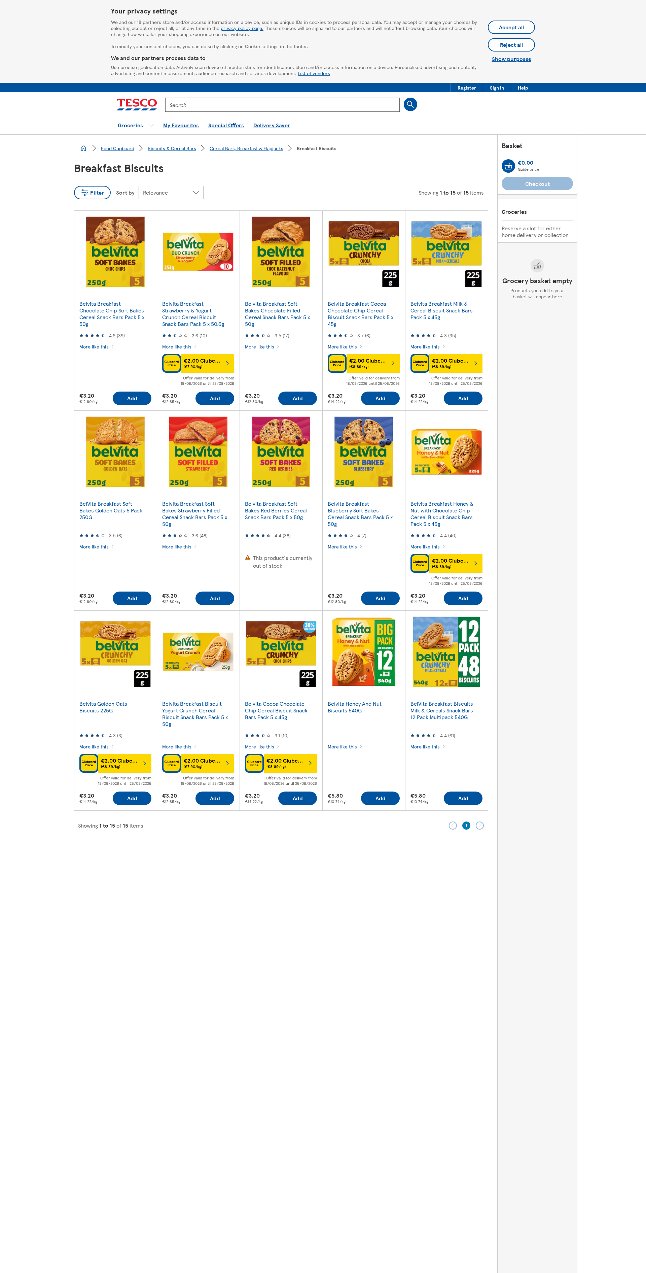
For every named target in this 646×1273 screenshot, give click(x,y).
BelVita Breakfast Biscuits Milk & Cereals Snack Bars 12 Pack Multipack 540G (441, 710)
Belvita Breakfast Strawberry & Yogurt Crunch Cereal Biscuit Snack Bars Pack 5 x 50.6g (193, 314)
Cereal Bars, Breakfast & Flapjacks (246, 148)
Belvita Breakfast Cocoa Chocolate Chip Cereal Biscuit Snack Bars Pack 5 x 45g (360, 314)
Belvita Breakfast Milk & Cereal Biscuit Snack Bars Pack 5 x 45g (441, 310)
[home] (83, 148)
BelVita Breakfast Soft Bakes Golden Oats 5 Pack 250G (110, 510)
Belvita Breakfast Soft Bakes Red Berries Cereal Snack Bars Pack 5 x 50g (276, 510)
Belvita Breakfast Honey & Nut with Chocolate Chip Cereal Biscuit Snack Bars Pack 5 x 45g (441, 514)
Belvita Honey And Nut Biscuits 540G (355, 707)
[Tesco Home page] (136, 105)
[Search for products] (410, 104)
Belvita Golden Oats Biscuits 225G (103, 707)
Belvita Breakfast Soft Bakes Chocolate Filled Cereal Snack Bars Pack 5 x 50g (277, 314)
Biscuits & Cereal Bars (172, 148)
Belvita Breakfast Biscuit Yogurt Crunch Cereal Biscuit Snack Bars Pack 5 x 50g (195, 714)
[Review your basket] (508, 166)
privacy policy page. (242, 28)
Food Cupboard (117, 148)
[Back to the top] (326, 852)
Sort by (125, 192)
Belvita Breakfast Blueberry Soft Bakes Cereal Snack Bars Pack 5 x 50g (360, 514)
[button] (467, 87)
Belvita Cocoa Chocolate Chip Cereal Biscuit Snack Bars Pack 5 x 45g (276, 710)
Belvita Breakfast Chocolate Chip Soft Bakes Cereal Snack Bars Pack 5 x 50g (111, 314)
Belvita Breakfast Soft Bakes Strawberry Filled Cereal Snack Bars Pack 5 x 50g (194, 514)
